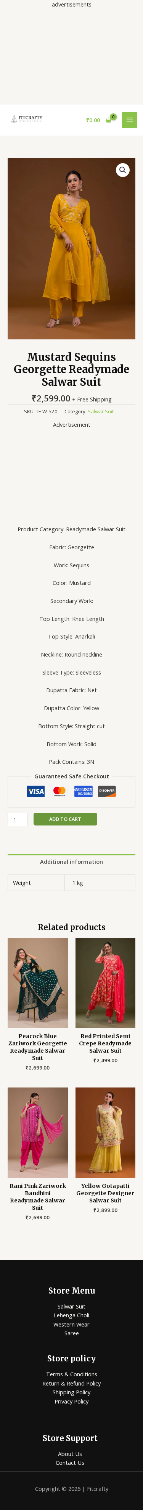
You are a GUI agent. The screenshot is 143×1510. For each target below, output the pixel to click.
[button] (123, 170)
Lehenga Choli (71, 1315)
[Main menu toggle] (129, 120)
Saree (71, 1333)
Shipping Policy (71, 1392)
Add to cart (65, 819)
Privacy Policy (71, 1401)
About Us (70, 1454)
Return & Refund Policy (71, 1383)
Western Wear (71, 1324)
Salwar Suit (101, 411)
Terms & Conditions (71, 1374)
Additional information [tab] (71, 861)
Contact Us (70, 1462)
